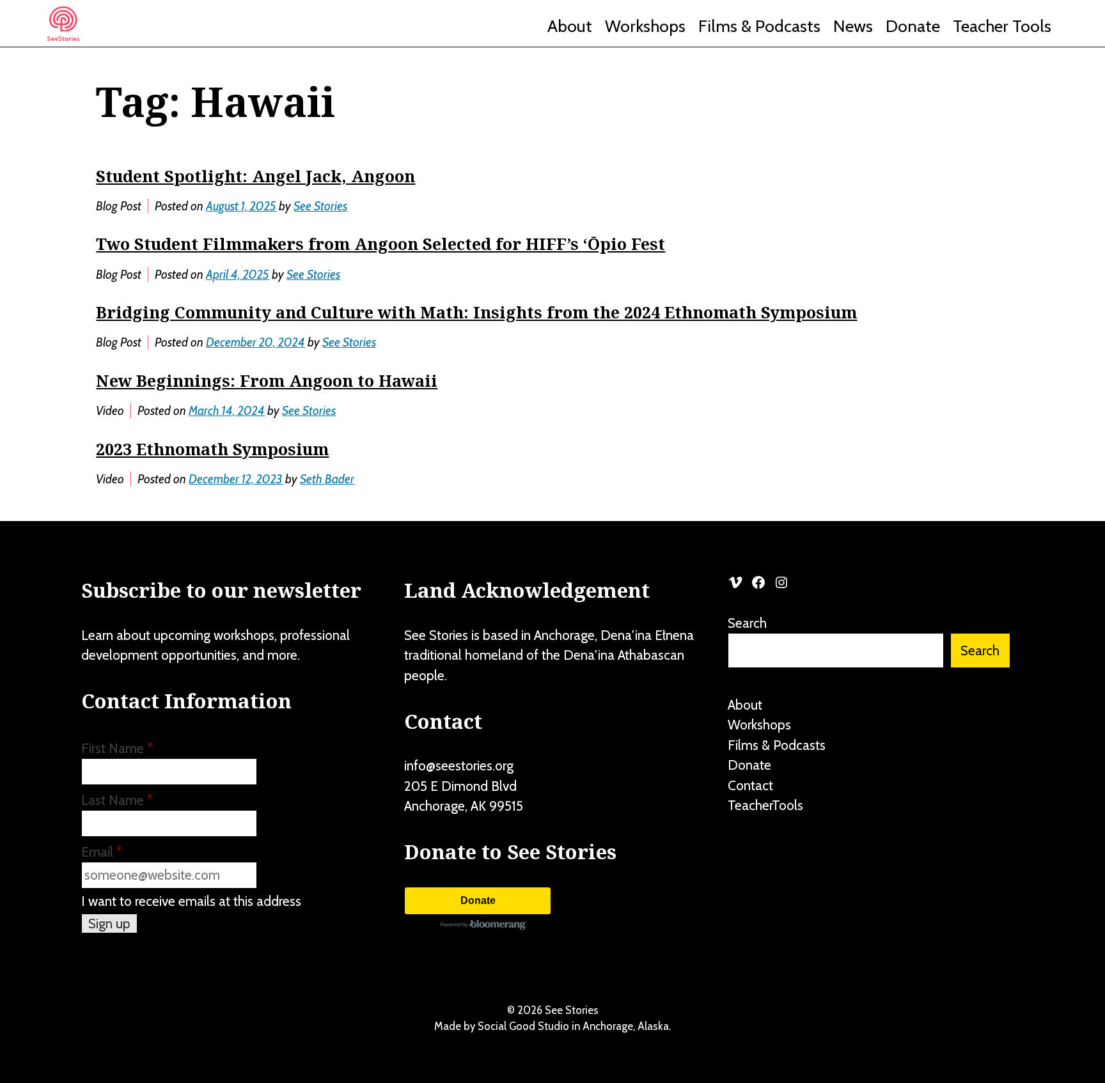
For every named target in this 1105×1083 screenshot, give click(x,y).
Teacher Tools (1002, 26)
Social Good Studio (523, 1026)
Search (747, 623)
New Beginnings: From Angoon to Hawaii (266, 380)
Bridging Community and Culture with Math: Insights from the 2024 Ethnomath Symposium (476, 312)
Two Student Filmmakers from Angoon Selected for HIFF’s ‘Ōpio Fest (380, 243)
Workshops (645, 26)
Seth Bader (327, 479)
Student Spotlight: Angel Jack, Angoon (255, 176)
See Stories (320, 206)
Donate (913, 26)
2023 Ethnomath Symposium (212, 449)
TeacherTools (765, 805)
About (569, 26)
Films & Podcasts (759, 26)
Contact (750, 785)
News (853, 26)
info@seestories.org (458, 766)
